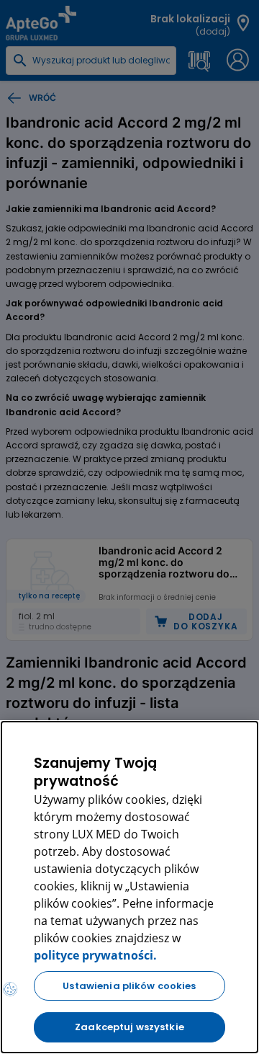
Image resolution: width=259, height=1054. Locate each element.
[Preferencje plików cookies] (10, 989)
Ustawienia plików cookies (129, 986)
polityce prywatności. (95, 955)
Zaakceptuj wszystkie (129, 1027)
